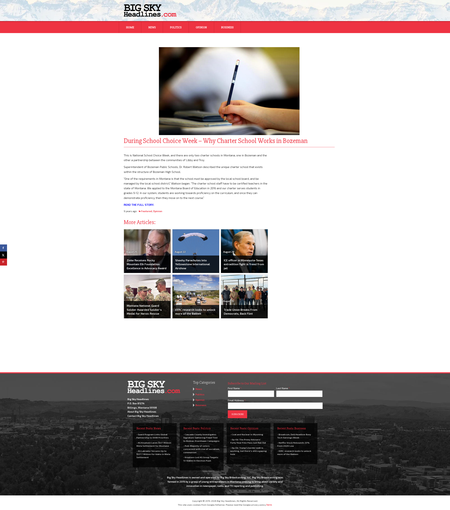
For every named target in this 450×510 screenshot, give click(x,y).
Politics (176, 27)
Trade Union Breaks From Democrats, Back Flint (240, 311)
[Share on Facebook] (3, 247)
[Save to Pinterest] (3, 262)
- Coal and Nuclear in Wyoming (246, 434)
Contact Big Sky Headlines (143, 415)
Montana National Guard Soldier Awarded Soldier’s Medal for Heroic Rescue (144, 309)
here (269, 504)
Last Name (283, 388)
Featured (146, 211)
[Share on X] (3, 255)
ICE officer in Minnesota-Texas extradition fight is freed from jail (244, 264)
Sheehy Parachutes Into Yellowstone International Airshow (192, 264)
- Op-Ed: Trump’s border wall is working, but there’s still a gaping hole (248, 450)
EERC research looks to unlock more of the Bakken (195, 311)
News (152, 27)
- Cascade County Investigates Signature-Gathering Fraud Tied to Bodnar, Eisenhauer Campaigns (201, 437)
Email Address (237, 400)
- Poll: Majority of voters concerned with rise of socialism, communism (201, 449)
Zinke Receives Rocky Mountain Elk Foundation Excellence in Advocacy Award (146, 264)
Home (130, 27)
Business (227, 27)
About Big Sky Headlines (141, 411)
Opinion (201, 27)
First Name (235, 388)
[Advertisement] (303, 175)
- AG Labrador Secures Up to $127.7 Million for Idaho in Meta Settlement (153, 454)
